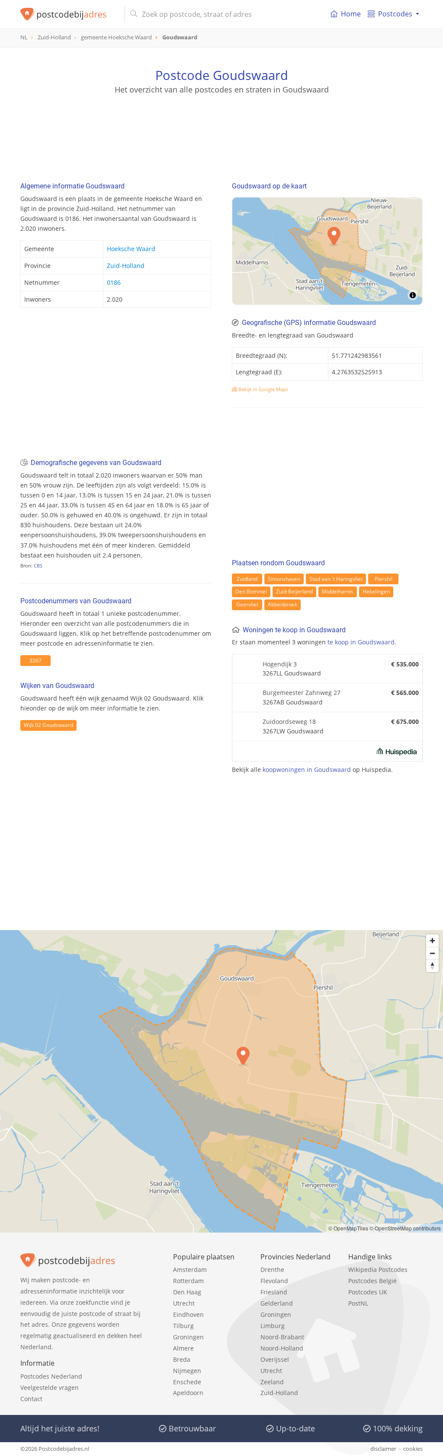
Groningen (188, 1337)
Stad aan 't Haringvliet (336, 579)
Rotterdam (188, 1281)
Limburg (272, 1326)
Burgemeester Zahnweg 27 (301, 692)
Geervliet (247, 604)
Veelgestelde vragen (49, 1387)
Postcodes (395, 14)
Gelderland (276, 1303)
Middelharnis (337, 591)
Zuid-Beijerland (294, 591)
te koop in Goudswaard (361, 642)
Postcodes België (372, 1281)
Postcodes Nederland (51, 1376)
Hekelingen (376, 591)
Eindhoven (188, 1314)
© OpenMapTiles (348, 1228)
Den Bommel (251, 591)
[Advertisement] (221, 134)
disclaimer (383, 1449)
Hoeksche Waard (131, 249)
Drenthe (272, 1269)
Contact (31, 1399)
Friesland (273, 1292)
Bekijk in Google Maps (262, 389)
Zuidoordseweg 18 (289, 721)
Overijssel (274, 1359)
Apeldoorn (188, 1393)
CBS (38, 565)
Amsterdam (190, 1269)
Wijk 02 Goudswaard (48, 725)
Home (351, 14)
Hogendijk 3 (280, 664)
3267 (35, 660)
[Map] (327, 251)
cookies (413, 1449)
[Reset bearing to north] (432, 965)
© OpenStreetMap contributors (405, 1228)
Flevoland (274, 1281)
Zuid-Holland (125, 265)
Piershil (383, 579)
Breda (181, 1359)
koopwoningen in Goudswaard (307, 769)
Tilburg (183, 1326)
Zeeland (272, 1382)
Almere (183, 1348)
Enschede (187, 1382)
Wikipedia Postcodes (378, 1269)
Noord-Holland (281, 1348)
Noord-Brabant (282, 1337)
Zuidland (247, 579)
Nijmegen (187, 1371)
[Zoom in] (432, 940)
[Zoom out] (432, 953)
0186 (114, 282)
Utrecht (184, 1303)
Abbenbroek (282, 604)
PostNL (358, 1303)
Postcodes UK (367, 1292)
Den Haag (187, 1292)
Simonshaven (284, 579)
